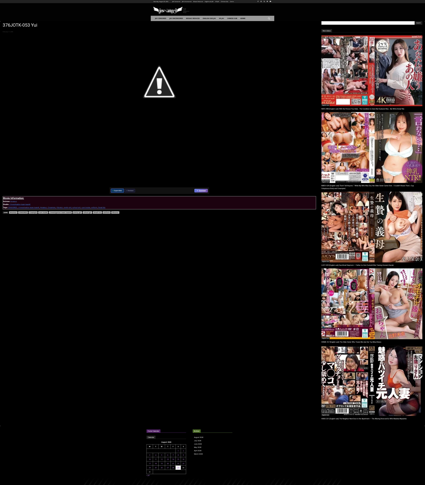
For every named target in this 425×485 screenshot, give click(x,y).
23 (183, 463)
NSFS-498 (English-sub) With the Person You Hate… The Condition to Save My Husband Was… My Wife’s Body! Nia (362, 109)
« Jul (148, 475)
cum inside (86, 207)
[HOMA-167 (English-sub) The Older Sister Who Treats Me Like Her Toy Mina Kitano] (371, 303)
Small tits (101, 207)
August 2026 (198, 437)
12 (162, 459)
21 (173, 463)
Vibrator (59, 207)
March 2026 (198, 454)
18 (156, 463)
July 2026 (197, 441)
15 (178, 459)
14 (173, 459)
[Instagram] (261, 1)
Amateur (13, 201)
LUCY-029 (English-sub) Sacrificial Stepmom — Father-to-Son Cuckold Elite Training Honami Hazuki (357, 265)
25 (156, 468)
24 (150, 468)
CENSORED (12, 207)
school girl (76, 207)
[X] (264, 1)
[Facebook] (258, 1)
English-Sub (325, 105)
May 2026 (197, 447)
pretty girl (67, 207)
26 (162, 468)
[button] (269, 18)
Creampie (51, 207)
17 (150, 463)
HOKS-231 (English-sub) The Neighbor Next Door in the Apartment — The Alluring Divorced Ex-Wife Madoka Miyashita (364, 419)
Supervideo (118, 190)
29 (178, 468)
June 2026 (198, 444)
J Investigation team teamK (19, 204)
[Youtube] (270, 1)
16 (183, 459)
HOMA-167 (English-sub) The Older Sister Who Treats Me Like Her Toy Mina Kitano (351, 342)
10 (150, 459)
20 (168, 463)
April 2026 (197, 451)
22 (178, 463)
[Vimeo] (267, 1)
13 (168, 459)
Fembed (130, 190)
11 (156, 459)
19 (162, 463)
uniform (94, 207)
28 (173, 468)
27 (168, 468)
